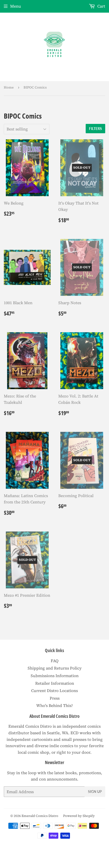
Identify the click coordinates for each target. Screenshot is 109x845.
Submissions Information (55, 675)
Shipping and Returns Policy (55, 668)
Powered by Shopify (79, 816)
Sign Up (95, 791)
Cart (100, 6)
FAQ (55, 660)
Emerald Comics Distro (40, 816)
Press (55, 698)
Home (9, 87)
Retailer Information (54, 683)
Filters (95, 128)
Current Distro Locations (54, 690)
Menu (15, 6)
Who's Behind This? (54, 705)
